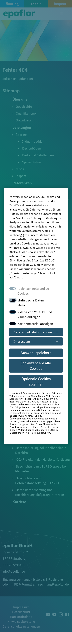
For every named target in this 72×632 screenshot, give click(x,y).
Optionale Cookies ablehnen (36, 381)
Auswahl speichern (36, 352)
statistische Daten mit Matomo (33, 302)
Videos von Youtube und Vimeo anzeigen (34, 314)
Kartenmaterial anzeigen (35, 324)
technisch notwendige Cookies (33, 291)
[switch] (12, 300)
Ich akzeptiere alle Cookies (36, 366)
